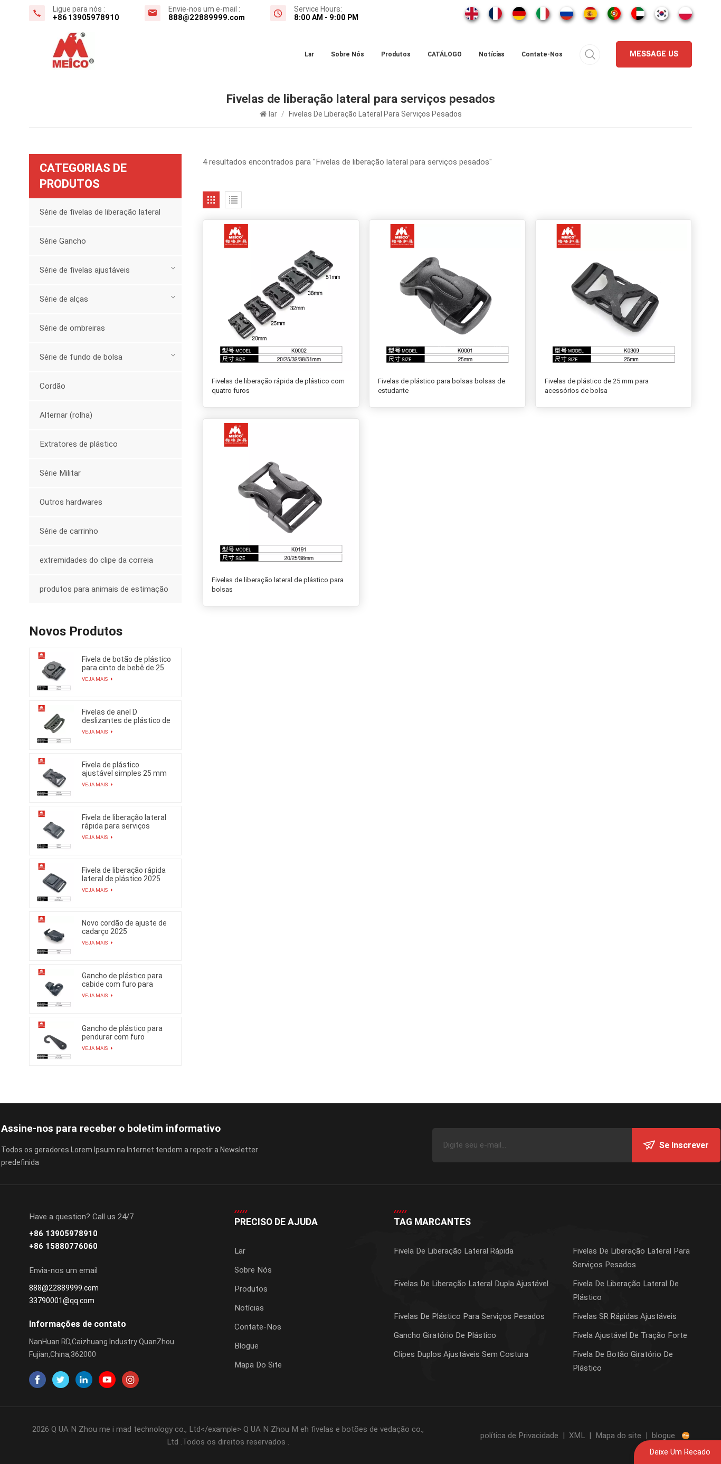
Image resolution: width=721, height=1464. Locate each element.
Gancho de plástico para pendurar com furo (122, 1032)
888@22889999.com (206, 17)
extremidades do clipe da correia (96, 560)
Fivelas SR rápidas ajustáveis (625, 1316)
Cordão (52, 386)
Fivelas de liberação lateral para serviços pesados (631, 1257)
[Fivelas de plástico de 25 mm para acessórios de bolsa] (613, 297)
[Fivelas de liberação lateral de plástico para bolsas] (281, 496)
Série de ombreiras (72, 328)
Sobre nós (347, 54)
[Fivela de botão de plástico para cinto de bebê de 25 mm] (54, 672)
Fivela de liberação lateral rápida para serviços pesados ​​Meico (124, 821)
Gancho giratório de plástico (445, 1335)
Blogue (246, 1346)
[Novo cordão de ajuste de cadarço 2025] (54, 936)
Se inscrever (684, 1145)
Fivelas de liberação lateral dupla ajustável (471, 1283)
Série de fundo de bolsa (81, 357)
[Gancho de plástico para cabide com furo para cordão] (54, 989)
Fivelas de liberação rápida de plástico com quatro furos (278, 385)
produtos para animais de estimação (104, 589)
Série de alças (64, 299)
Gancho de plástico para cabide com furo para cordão (122, 979)
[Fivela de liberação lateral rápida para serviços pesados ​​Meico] (54, 831)
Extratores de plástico (79, 444)
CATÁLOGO (445, 54)
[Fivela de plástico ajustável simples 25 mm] (54, 778)
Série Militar (60, 473)
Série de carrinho (69, 531)
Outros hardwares (71, 502)
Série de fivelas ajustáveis (85, 270)
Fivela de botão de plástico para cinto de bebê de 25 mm (126, 663)
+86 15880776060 (63, 1246)
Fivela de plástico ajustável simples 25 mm (124, 768)
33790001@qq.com (61, 1300)
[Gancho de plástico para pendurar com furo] (54, 1042)
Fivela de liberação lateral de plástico (626, 1290)
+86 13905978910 (86, 17)
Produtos (396, 54)
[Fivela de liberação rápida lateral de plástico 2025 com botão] (54, 883)
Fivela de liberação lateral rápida (454, 1251)
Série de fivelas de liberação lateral (100, 212)
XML (577, 1435)
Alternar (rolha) (66, 415)
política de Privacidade (519, 1435)
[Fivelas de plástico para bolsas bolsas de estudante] (447, 297)
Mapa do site (258, 1365)
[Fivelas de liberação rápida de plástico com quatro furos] (281, 297)
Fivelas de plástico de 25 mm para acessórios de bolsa (597, 385)
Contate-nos (542, 54)
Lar (239, 1251)
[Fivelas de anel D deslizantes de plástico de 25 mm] (54, 725)
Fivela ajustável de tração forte (630, 1335)
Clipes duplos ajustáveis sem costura (461, 1354)
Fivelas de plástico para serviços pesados (469, 1316)
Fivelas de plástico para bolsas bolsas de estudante (441, 385)
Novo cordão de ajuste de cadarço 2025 (124, 927)
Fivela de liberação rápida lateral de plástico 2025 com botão (124, 874)
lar (309, 54)
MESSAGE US (654, 54)
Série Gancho (63, 241)
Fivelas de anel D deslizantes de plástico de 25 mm (126, 716)
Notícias (492, 54)
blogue (663, 1435)
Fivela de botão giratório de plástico (623, 1361)
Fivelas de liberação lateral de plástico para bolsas (278, 584)
